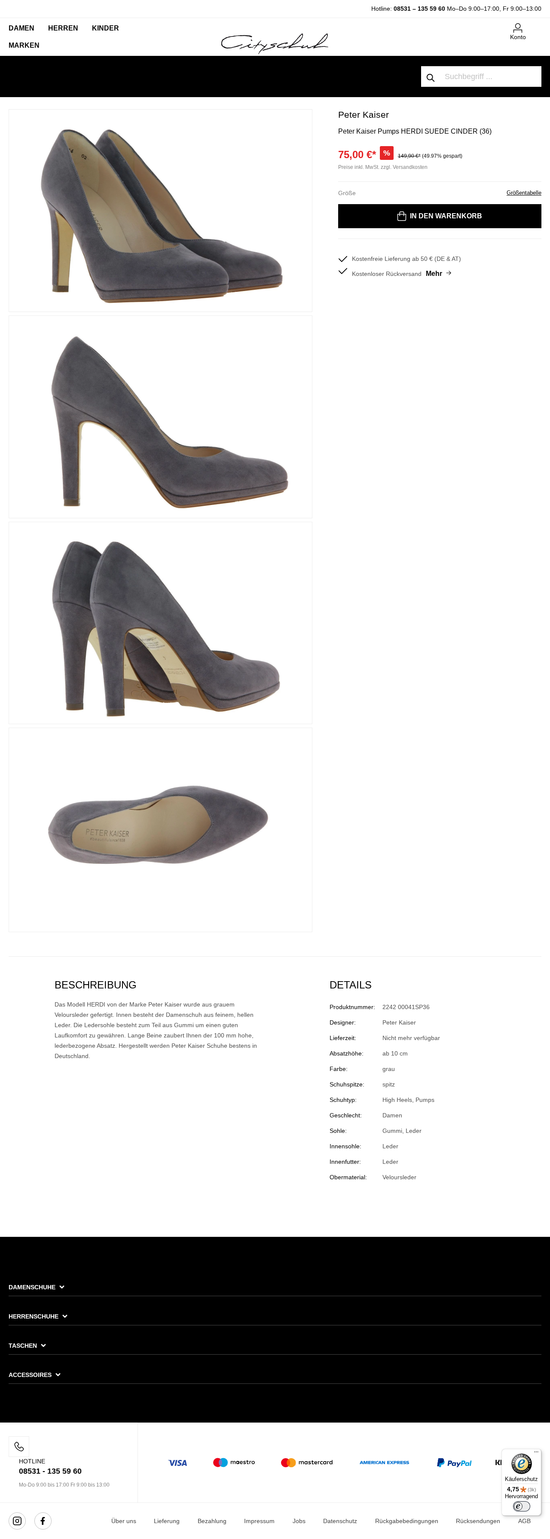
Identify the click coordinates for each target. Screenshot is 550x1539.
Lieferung (167, 1521)
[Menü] (536, 1454)
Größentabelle (524, 193)
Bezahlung (212, 1521)
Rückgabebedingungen (406, 1521)
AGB (524, 1521)
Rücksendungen (478, 1521)
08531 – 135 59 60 (419, 8)
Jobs (299, 1521)
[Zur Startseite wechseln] (274, 43)
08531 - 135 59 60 (50, 1471)
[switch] (521, 1506)
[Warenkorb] (536, 24)
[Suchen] (431, 76)
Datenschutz (340, 1521)
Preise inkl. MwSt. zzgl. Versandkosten (383, 167)
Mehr (434, 273)
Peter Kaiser (363, 114)
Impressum (259, 1521)
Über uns (123, 1521)
